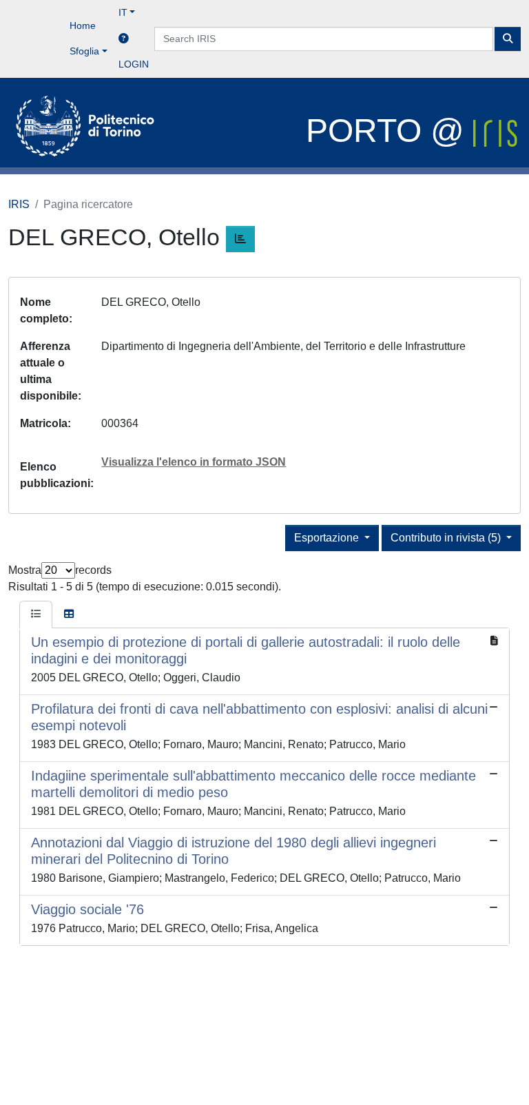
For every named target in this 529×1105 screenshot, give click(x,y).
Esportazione (328, 538)
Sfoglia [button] (84, 50)
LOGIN (133, 64)
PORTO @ (389, 130)
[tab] (35, 614)
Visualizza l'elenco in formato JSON (193, 462)
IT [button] (122, 12)
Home (83, 25)
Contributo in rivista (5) (447, 538)
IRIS (19, 204)
